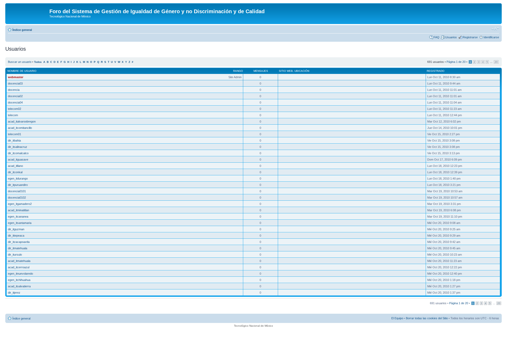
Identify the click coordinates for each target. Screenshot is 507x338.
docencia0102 (17, 197)
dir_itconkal (15, 172)
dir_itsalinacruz (17, 146)
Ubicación (301, 70)
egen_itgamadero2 (20, 203)
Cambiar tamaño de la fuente (495, 28)
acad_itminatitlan (18, 210)
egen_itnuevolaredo (20, 273)
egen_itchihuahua (19, 279)
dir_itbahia (14, 140)
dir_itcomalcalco (18, 153)
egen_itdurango (18, 178)
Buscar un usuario (19, 61)
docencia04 (15, 102)
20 (496, 61)
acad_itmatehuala (19, 260)
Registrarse (470, 37)
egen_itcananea (18, 216)
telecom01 (14, 134)
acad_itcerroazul (18, 267)
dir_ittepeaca (16, 235)
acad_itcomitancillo (20, 127)
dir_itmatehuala (17, 248)
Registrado (435, 70)
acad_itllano (15, 165)
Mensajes (260, 70)
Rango (238, 70)
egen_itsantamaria (19, 222)
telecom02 (14, 108)
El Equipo (397, 318)
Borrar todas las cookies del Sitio (427, 318)
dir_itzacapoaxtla (19, 241)
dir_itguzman (16, 229)
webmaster (15, 77)
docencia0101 (17, 191)
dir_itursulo (15, 254)
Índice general (22, 29)
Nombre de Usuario (21, 70)
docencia (14, 89)
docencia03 (15, 83)
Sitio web (286, 70)
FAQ (436, 37)
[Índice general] (28, 12)
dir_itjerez (14, 292)
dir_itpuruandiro (18, 184)
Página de (456, 61)
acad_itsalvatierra (19, 286)
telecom (13, 115)
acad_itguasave (18, 159)
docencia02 (15, 96)
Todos (38, 61)
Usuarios (451, 37)
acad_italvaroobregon (22, 121)
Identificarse (491, 37)
